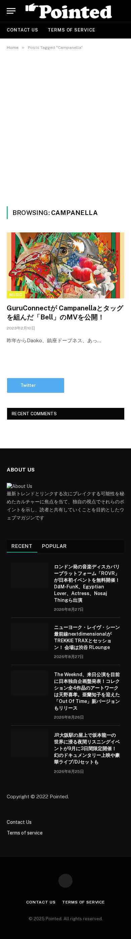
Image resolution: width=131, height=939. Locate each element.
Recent (22, 546)
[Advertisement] (65, 127)
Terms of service (71, 29)
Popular (54, 546)
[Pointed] (69, 11)
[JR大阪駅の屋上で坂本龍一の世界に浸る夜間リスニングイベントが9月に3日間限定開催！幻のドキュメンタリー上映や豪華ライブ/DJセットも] (29, 743)
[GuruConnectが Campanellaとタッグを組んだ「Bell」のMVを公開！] (65, 265)
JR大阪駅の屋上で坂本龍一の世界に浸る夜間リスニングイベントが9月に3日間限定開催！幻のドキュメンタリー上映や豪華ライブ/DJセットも (87, 748)
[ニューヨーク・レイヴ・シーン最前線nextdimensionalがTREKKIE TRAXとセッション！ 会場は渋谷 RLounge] (29, 636)
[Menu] (11, 10)
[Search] (123, 10)
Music (16, 295)
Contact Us (22, 29)
